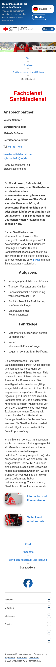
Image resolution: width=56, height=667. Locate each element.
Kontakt (19, 654)
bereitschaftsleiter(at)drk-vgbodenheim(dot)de (17, 156)
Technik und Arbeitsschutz (35, 519)
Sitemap (28, 654)
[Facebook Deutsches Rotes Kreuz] (28, 583)
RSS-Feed (22, 657)
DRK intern (34, 657)
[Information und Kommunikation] (13, 498)
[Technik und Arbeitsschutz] (13, 520)
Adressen (9, 654)
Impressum (10, 657)
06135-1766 (15, 146)
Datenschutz (40, 654)
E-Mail (36, 259)
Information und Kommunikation (37, 498)
